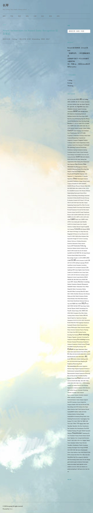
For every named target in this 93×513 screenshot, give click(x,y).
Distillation (76, 181)
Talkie (84, 423)
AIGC (69, 101)
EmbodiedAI (77, 198)
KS (82, 253)
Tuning (76, 435)
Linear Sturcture (85, 270)
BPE (68, 114)
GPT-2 (78, 217)
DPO (76, 159)
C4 (77, 123)
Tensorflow (75, 426)
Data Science (79, 164)
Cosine (78, 152)
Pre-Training (74, 339)
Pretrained (74, 342)
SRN (82, 380)
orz (86, 466)
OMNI (83, 310)
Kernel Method (75, 255)
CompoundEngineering (72, 138)
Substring (69, 418)
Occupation (75, 313)
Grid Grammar (70, 229)
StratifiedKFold (71, 416)
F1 (84, 200)
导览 (11, 16)
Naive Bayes (83, 306)
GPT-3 (81, 217)
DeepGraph (74, 171)
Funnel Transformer (84, 212)
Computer (75, 140)
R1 (89, 351)
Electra (81, 193)
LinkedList (76, 272)
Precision (87, 339)
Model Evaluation (80, 296)
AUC (78, 101)
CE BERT (86, 123)
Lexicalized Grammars (81, 267)
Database (85, 166)
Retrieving (87, 373)
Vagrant (84, 440)
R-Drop (86, 351)
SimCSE (69, 402)
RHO (80, 356)
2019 (4, 25)
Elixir (85, 193)
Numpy (77, 310)
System (69, 421)
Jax (80, 250)
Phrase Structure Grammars (73, 329)
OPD (86, 310)
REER (82, 354)
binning (74, 459)
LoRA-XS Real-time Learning (77, 274)
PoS (68, 332)
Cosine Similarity (84, 152)
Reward (69, 375)
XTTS (68, 454)
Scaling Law (70, 385)
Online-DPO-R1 (83, 315)
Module (86, 296)
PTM (77, 322)
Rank (79, 361)
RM (72, 359)
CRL (86, 125)
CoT (81, 133)
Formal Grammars (72, 209)
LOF (68, 262)
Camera (76, 128)
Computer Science (83, 140)
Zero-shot (87, 454)
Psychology (80, 346)
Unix (76, 438)
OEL (80, 310)
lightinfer (81, 464)
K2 (73, 253)
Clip (78, 133)
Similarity (74, 402)
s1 (76, 469)
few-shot (85, 459)
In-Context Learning (82, 238)
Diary (75, 178)
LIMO (87, 257)
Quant (77, 349)
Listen (83, 272)
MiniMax (76, 293)
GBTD (79, 214)
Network (69, 308)
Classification (73, 133)
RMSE (78, 359)
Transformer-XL (86, 433)
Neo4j (88, 306)
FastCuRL (81, 202)
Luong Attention (80, 277)
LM (89, 260)
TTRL (74, 423)
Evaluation (70, 200)
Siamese (81, 399)
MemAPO (69, 291)
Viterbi (81, 445)
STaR (77, 383)
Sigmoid (86, 399)
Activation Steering (71, 104)
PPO (74, 322)
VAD (72, 440)
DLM (68, 159)
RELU (85, 354)
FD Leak (87, 200)
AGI (77, 99)
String (81, 416)
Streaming (77, 416)
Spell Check (78, 409)
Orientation (70, 320)
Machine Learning (83, 282)
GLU (88, 214)
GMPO (69, 217)
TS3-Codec (70, 423)
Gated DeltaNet (83, 221)
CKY (75, 125)
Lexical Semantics (77, 265)
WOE (74, 450)
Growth (77, 229)
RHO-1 (83, 356)
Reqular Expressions (80, 373)
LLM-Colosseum (80, 260)
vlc (68, 471)
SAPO (82, 378)
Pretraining (80, 342)
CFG (68, 125)
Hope (82, 231)
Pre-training (81, 339)
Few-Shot (82, 205)
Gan (73, 221)
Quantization (81, 349)
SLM (73, 380)
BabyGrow (72, 114)
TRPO (84, 421)
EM (68, 188)
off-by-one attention (81, 466)
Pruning (75, 346)
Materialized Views (81, 286)
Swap (88, 418)
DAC (74, 157)
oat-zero (74, 466)
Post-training (84, 335)
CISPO (72, 125)
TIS (81, 421)
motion (85, 464)
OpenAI (69, 318)
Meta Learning (76, 291)
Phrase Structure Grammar (83, 327)
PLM (68, 322)
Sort (84, 407)
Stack (85, 411)
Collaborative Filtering (78, 135)
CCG (83, 123)
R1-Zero (70, 354)
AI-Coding (85, 99)
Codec (84, 133)
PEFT (83, 320)
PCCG (76, 320)
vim (88, 469)
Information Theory (76, 243)
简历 (19, 16)
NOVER (75, 306)
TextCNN (86, 428)
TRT (87, 421)
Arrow (87, 106)
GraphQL (86, 226)
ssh (83, 469)
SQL (79, 380)
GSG (79, 219)
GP (72, 217)
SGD (68, 380)
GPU (88, 217)
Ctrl (88, 154)
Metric (86, 291)
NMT (68, 306)
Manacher (79, 284)
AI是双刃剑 (71, 61)
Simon (78, 402)
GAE (72, 214)
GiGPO (69, 224)
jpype (87, 462)
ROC (68, 361)
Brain (77, 121)
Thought (79, 430)
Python (70, 349)
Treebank (72, 435)
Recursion (79, 366)
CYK (68, 128)
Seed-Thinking (84, 385)
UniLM (88, 435)
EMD (71, 188)
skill (79, 469)
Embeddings (81, 195)
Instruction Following (80, 246)
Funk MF (77, 212)
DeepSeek (77, 174)
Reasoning (76, 363)
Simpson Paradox (71, 404)
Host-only (86, 231)
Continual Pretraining (80, 147)
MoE (74, 296)
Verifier (77, 443)
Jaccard (75, 250)
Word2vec (75, 452)
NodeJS (77, 308)
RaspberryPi (84, 361)
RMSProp (83, 359)
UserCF (69, 440)
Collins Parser (87, 135)
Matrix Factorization (77, 289)
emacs (81, 459)
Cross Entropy (70, 154)
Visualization (76, 445)
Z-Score (72, 454)
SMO (76, 380)
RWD (76, 361)
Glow (81, 224)
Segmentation (70, 387)
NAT (71, 303)
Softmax (81, 407)
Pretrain (69, 342)
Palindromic (86, 322)
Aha (76, 106)
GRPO (72, 219)
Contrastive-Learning (82, 150)
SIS (71, 380)
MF (72, 279)
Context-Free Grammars (77, 145)
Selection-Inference (78, 387)
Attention (69, 109)
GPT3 (85, 217)
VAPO (75, 440)
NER (43, 39)
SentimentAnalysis (71, 399)
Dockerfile (74, 183)
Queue (68, 351)
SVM (84, 383)
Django (81, 181)
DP (74, 159)
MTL (72, 282)
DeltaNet (86, 176)
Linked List (70, 272)
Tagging (81, 423)
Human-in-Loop (77, 234)
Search (79, 385)
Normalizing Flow (84, 308)
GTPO (86, 219)
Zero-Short (77, 454)
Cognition (70, 135)
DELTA (87, 157)
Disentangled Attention (83, 178)
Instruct (83, 243)
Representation (71, 373)
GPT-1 (74, 217)
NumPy (69, 310)
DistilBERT (70, 181)
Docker (84, 181)
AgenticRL (71, 106)
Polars (71, 332)
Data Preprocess (71, 164)
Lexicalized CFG (71, 267)
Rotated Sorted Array (72, 378)
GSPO (83, 219)
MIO (75, 279)
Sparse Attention (71, 409)
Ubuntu (84, 435)
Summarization (76, 418)
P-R (74, 320)
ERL (77, 188)
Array (84, 106)
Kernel (85, 253)
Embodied (87, 195)
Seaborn (75, 385)
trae (86, 469)
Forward (79, 209)
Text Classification (84, 426)
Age (81, 104)
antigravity (80, 457)
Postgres (69, 337)
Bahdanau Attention (71, 116)
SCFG (85, 378)
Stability (76, 411)
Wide (72, 452)
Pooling (80, 332)
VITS (78, 440)
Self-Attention (86, 387)
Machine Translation (72, 284)
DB (81, 157)
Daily (79, 159)
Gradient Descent (76, 226)
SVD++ (80, 383)
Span (86, 407)
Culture (69, 157)
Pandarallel (69, 325)
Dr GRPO (79, 183)
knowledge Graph (75, 464)
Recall (80, 363)
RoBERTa (80, 375)
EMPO (74, 188)
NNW (71, 306)
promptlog (73, 469)
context (77, 459)
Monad (69, 298)
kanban (69, 464)
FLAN (71, 202)
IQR (77, 236)
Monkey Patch (74, 298)
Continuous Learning (72, 150)
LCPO (80, 257)
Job (82, 250)
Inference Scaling (76, 241)
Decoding (83, 169)
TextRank (69, 430)
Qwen (72, 351)
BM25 (86, 111)
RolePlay (85, 375)
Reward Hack (75, 375)
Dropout (78, 186)
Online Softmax (75, 315)
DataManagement (78, 166)
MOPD (83, 279)
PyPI (85, 346)
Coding (69, 80)
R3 (73, 354)
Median (84, 289)
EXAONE (71, 190)
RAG (76, 354)
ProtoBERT (70, 346)
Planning (86, 329)
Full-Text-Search (85, 209)
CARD (79, 123)
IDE (73, 236)
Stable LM (81, 411)
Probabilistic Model (76, 344)
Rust (79, 378)
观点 (42, 16)
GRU (77, 219)
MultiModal (76, 301)
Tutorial (80, 435)
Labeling (77, 262)
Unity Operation (71, 438)
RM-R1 (75, 359)
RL (86, 356)
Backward (83, 114)
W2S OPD (69, 450)
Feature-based (76, 205)
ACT (68, 99)
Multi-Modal (70, 301)
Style (88, 416)
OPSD (68, 313)
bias (71, 459)
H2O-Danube (83, 229)
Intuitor (78, 248)
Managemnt (85, 284)
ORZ (72, 313)
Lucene (74, 277)
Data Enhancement (85, 161)
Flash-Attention (86, 207)
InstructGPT (70, 246)
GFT (86, 214)
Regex (73, 368)
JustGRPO (69, 253)
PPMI (71, 322)
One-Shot (81, 313)
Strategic (82, 414)
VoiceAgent (74, 447)
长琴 (6, 5)
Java (79, 250)
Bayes (80, 116)
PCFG (79, 320)
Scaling (88, 383)
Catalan (84, 128)
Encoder (83, 198)
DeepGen (69, 171)
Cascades (80, 128)
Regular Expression (79, 368)
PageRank (81, 322)
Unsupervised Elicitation (83, 438)
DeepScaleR (70, 174)
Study (85, 416)
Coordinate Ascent (71, 152)
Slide (88, 404)
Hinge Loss (78, 231)
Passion (85, 325)
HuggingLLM (70, 234)
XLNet (88, 452)
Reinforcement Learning (72, 371)
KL (81, 253)
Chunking (78, 130)
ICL (71, 236)
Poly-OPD (75, 332)
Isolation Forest (84, 248)
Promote (83, 344)
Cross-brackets (77, 154)
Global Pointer (76, 224)
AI (81, 99)
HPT (68, 231)
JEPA (72, 250)
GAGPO (76, 214)
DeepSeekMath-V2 (79, 176)
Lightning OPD (71, 270)
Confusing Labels (71, 142)
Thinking (70, 86)
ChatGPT (70, 130)
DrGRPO (69, 186)
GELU (82, 214)
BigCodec (83, 118)
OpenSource (79, 318)
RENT (88, 354)
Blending (73, 121)
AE (71, 99)
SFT (89, 378)
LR (70, 262)
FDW (68, 202)
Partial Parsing (80, 325)
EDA (89, 186)
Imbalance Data (85, 236)
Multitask (82, 301)
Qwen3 (75, 351)
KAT (75, 253)
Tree (68, 435)
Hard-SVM (72, 231)
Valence (88, 440)
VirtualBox (69, 445)
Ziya (77, 457)
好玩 (27, 16)
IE (75, 236)
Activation (87, 101)
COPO (80, 125)
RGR (77, 356)
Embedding (36, 39)
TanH (87, 423)
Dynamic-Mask (84, 186)
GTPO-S (69, 221)
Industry (69, 241)
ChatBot (88, 128)
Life (87, 267)
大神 (35, 16)
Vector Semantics (71, 443)
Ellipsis (69, 195)
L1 (78, 257)
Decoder (79, 169)
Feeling (14, 39)
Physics (82, 329)
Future (69, 214)
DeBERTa (69, 169)
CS (88, 125)
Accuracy (82, 101)
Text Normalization (79, 428)
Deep (88, 169)
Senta (78, 392)
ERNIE (80, 188)
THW (78, 421)
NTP (79, 306)
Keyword (81, 255)
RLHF (68, 359)
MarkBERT (70, 286)
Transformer (77, 433)
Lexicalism (84, 265)
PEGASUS (87, 320)
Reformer (69, 368)
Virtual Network (83, 443)
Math (87, 286)
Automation (70, 111)
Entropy (87, 198)
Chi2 (75, 130)
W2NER (85, 447)
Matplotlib (69, 289)
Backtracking (78, 114)
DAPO (78, 157)
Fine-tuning (79, 207)
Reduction (85, 366)
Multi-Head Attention (83, 298)
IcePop (79, 236)
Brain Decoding (82, 121)
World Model (84, 452)
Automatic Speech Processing (79, 109)
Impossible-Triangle (72, 238)
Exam (81, 200)
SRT (84, 380)
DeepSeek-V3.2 (71, 176)
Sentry (77, 399)
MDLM (86, 277)
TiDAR (83, 430)
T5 (72, 421)
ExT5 (79, 200)
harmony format (81, 462)
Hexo (11, 509)
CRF (29, 39)
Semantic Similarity (72, 392)
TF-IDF (75, 421)
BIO (79, 111)
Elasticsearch (77, 193)
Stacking (69, 414)
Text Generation (71, 428)
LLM (73, 260)
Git (72, 224)
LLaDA (86, 260)
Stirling (78, 414)
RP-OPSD (72, 361)
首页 (4, 16)
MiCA (68, 293)
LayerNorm (70, 265)
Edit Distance (83, 190)
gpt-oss (76, 462)
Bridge (87, 121)
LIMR (69, 260)
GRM (68, 219)
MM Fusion (79, 279)
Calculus (72, 128)
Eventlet (75, 200)
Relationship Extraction (84, 371)
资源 (50, 16)
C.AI (75, 123)
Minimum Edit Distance (84, 293)
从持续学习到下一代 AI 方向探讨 (78, 58)
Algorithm (79, 106)
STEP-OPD (73, 383)
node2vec (69, 466)
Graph (82, 226)
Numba (73, 310)
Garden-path (76, 221)
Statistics (74, 414)
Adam (78, 104)
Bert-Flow (69, 118)
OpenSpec (84, 318)
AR (76, 101)
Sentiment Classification (76, 397)
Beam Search (85, 116)
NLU (87, 303)
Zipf (74, 457)
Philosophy (74, 327)
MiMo (72, 293)
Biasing (79, 118)
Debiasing (74, 169)
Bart (78, 116)
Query (86, 349)
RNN (87, 359)
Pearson (69, 327)
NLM (79, 303)
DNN (72, 159)
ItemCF (69, 250)
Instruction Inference (72, 248)
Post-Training (75, 334)
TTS (77, 423)
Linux (80, 272)
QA (74, 349)
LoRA (68, 274)
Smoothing (70, 407)
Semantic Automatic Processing (80, 390)
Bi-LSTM (23, 39)
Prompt (88, 344)
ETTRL (84, 188)
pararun (69, 469)
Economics (76, 190)
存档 (58, 16)
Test (79, 426)
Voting (81, 447)
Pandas (74, 325)
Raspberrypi (70, 363)
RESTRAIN (70, 356)
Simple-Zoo (83, 402)
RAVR (78, 354)
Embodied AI (70, 198)
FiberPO (75, 207)
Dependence (70, 178)
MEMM (69, 279)
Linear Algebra (78, 270)
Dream (74, 186)
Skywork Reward (82, 404)
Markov (75, 286)
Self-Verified (70, 390)
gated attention (70, 462)
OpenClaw (73, 318)
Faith (77, 202)
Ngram (73, 308)
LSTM (73, 262)
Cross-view (83, 154)
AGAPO (74, 99)
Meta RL (83, 291)
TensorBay (69, 426)
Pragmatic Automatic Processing (79, 337)
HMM (88, 229)
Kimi (84, 255)
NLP (48, 39)
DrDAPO (84, 183)
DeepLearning (81, 171)
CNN (78, 125)
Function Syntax (71, 212)
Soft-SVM (76, 407)
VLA (81, 440)
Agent (83, 104)
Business (69, 123)
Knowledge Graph (72, 257)
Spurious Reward (85, 409)
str (84, 469)
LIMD (84, 257)
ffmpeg (88, 459)
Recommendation (72, 366)
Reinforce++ (87, 368)
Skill (77, 404)
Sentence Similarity (79, 395)
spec (81, 469)
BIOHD (83, 111)
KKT (78, 253)
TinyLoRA (87, 430)
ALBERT (73, 101)
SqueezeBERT (70, 411)
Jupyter (85, 250)
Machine (76, 282)
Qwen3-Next (80, 351)
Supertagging (84, 418)
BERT (75, 111)
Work (79, 452)
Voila (78, 447)
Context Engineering (80, 142)
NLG (77, 303)
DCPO (84, 157)
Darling (82, 159)
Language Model (84, 262)
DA (72, 157)
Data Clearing (77, 161)
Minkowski (70, 296)
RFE (74, 356)
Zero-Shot (82, 454)
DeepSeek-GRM (83, 174)
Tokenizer (69, 433)
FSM (75, 202)
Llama (86, 272)
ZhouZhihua (70, 457)
